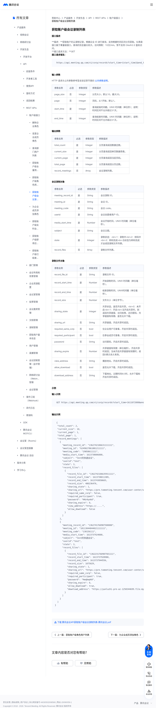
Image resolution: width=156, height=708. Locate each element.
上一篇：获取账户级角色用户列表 (73, 634)
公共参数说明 (101, 80)
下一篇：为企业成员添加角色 (124, 634)
